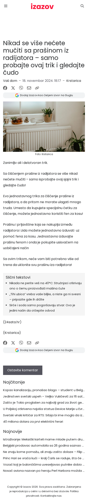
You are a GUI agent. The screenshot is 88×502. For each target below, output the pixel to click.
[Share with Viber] (21, 88)
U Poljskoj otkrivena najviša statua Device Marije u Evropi (45, 409)
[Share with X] (13, 88)
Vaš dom (10, 80)
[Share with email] (29, 88)
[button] (82, 6)
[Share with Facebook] (5, 88)
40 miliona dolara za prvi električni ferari (33, 421)
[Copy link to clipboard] (37, 88)
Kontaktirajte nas (51, 495)
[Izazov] (42, 6)
